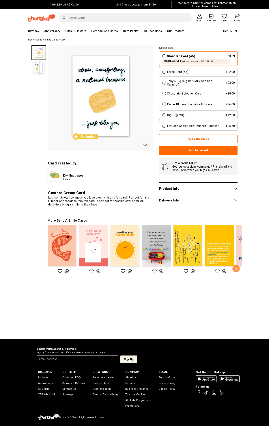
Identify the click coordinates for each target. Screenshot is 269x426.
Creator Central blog (105, 394)
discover (45, 372)
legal (163, 372)
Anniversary (52, 31)
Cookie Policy (167, 388)
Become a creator (104, 377)
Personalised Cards (104, 31)
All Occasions (152, 31)
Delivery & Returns (73, 383)
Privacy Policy (167, 383)
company (132, 372)
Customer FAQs (72, 377)
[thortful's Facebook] (198, 394)
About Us (131, 377)
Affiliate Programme (138, 400)
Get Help (69, 372)
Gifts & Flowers (75, 31)
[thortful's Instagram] (214, 394)
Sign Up (128, 359)
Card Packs (130, 31)
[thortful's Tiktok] (206, 394)
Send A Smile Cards (47, 39)
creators (100, 372)
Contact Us (69, 388)
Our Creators (175, 31)
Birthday (33, 31)
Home (31, 39)
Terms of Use (167, 377)
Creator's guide (102, 388)
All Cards (43, 388)
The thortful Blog (136, 394)
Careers (130, 383)
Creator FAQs (101, 383)
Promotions (132, 405)
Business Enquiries (137, 388)
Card (63, 39)
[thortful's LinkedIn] (222, 394)
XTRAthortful (46, 394)
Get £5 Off (230, 31)
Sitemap (67, 394)
